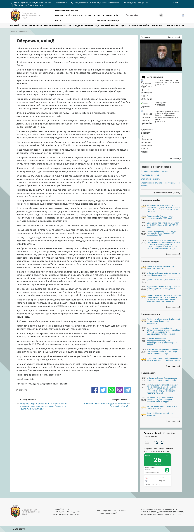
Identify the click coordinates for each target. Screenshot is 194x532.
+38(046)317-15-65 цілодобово (105, 3)
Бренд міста (158, 25)
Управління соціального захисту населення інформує (160, 184)
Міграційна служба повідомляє (154, 171)
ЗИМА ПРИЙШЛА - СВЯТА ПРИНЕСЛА (163, 280)
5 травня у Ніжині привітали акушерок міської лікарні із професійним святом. (164, 359)
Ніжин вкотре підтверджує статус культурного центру (162, 267)
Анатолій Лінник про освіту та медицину (160, 414)
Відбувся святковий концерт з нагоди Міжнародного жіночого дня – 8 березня (163, 288)
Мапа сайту (112, 15)
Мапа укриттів (161, 103)
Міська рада (35, 25)
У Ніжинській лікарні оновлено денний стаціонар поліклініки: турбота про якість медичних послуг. (164, 351)
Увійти (175, 3)
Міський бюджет (110, 25)
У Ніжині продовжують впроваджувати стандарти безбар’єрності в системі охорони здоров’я (162, 342)
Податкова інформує (150, 175)
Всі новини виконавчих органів (166, 193)
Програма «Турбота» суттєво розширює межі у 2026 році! (167, 81)
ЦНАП (124, 25)
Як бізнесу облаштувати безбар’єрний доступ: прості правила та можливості (163, 321)
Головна (13, 32)
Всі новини (174, 159)
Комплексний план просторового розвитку (79, 15)
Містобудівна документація (83, 25)
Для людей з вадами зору (31, 5)
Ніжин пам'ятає (175, 25)
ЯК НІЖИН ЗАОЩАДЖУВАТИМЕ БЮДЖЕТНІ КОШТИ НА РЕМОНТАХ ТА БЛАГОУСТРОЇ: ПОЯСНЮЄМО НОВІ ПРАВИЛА (164, 208)
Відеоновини (173, 37)
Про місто (60, 20)
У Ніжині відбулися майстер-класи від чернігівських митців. (163, 274)
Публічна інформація (107, 20)
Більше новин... (172, 254)
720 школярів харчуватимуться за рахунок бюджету (162, 407)
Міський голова (18, 25)
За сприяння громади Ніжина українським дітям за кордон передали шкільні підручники (160, 400)
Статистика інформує (150, 179)
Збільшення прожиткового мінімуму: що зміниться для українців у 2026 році (163, 225)
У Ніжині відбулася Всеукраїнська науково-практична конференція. (162, 379)
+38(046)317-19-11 (83, 3)
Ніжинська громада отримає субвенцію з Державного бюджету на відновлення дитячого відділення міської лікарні (167, 115)
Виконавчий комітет (55, 25)
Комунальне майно (139, 25)
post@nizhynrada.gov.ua (137, 3)
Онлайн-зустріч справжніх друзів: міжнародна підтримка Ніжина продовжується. (162, 234)
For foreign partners (66, 10)
